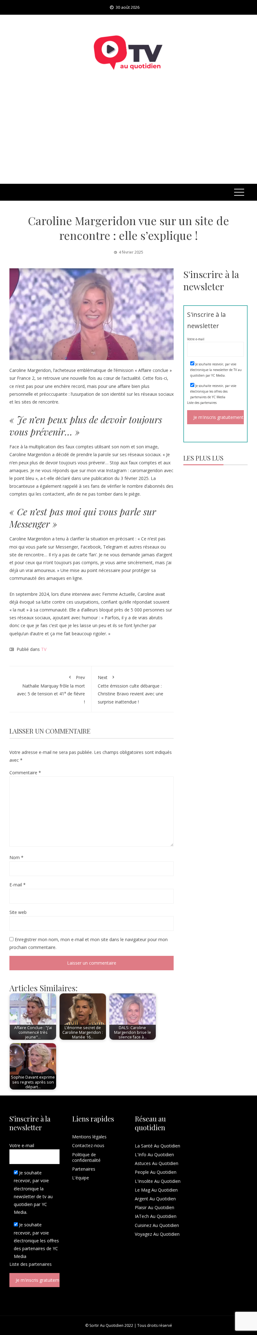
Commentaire (25, 773)
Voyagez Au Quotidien (157, 1234)
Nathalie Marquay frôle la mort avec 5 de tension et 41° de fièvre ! (51, 689)
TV (43, 649)
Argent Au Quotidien (155, 1199)
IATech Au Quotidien (155, 1216)
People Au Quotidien (155, 1172)
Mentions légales (89, 1137)
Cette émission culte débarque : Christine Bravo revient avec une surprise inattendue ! (130, 689)
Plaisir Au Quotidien (154, 1207)
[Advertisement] (128, 137)
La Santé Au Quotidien (157, 1146)
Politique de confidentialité (86, 1157)
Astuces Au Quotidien (156, 1163)
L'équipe (80, 1178)
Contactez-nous (88, 1145)
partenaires (208, 402)
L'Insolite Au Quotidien (158, 1181)
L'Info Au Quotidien (154, 1154)
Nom (16, 857)
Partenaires (83, 1169)
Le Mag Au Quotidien (156, 1190)
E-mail (17, 885)
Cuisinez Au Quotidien (157, 1225)
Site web (18, 912)
